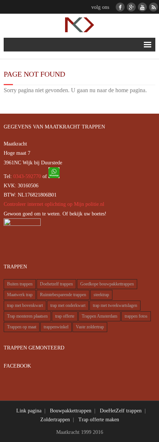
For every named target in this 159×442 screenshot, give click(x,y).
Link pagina (28, 410)
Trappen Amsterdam (99, 316)
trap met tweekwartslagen (115, 305)
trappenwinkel (56, 327)
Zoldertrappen (55, 419)
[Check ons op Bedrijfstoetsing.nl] (22, 224)
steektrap (101, 294)
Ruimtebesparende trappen (63, 294)
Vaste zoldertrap (90, 327)
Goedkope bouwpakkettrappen (107, 284)
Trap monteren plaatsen (27, 316)
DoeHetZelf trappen (121, 410)
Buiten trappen (20, 284)
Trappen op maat (21, 327)
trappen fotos (136, 316)
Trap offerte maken (98, 419)
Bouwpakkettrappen (70, 410)
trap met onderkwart (67, 305)
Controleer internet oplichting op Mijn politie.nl (54, 204)
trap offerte (64, 316)
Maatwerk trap (20, 294)
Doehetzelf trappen (56, 284)
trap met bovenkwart (25, 305)
